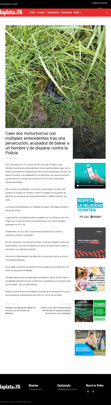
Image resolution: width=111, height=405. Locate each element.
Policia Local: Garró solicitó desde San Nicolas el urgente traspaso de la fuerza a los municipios (56, 310)
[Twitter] (93, 392)
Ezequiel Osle (35, 389)
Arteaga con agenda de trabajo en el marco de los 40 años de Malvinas (20, 310)
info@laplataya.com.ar (67, 389)
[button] (107, 12)
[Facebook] (88, 392)
